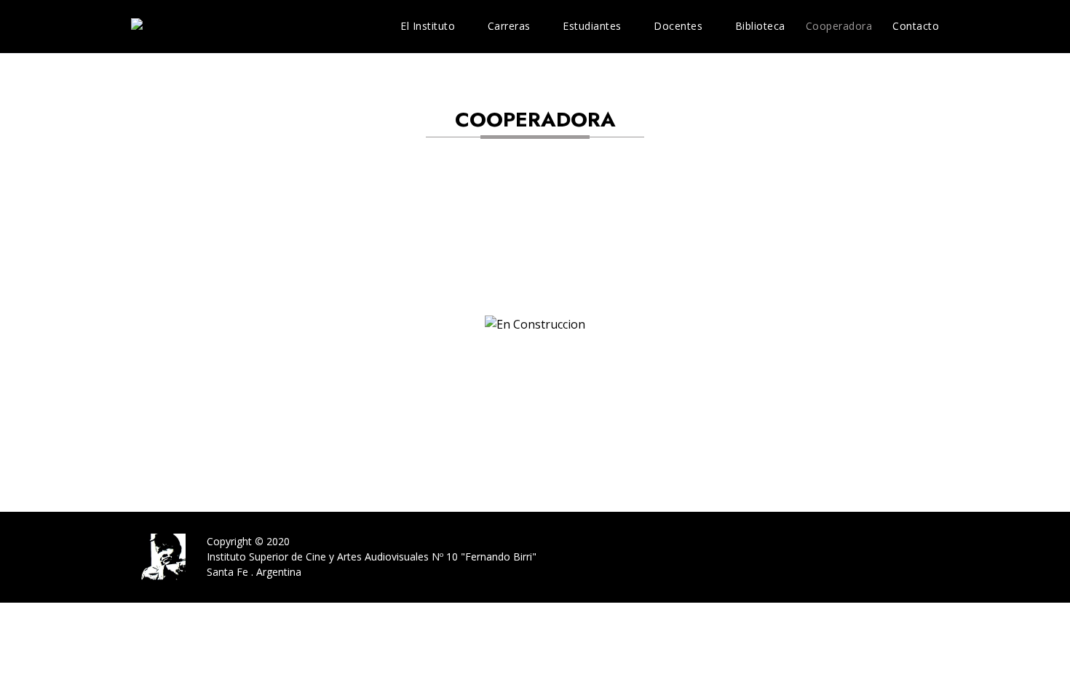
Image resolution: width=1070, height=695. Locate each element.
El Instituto (427, 26)
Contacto (915, 26)
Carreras (509, 26)
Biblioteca (760, 26)
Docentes (678, 26)
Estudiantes (592, 26)
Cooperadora (839, 26)
